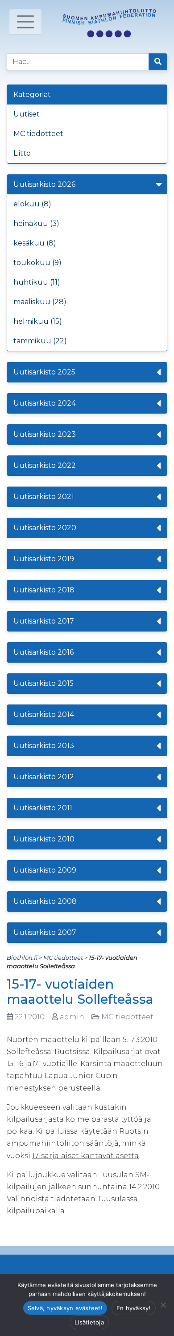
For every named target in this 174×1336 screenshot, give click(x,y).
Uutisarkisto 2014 (43, 714)
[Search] (158, 61)
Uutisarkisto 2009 (44, 870)
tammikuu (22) (40, 341)
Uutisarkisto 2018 (44, 590)
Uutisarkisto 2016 (43, 652)
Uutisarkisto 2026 (44, 184)
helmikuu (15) (37, 321)
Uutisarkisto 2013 (43, 745)
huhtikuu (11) (36, 282)
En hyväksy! (133, 1308)
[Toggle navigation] (25, 22)
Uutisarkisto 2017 (43, 621)
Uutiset (26, 114)
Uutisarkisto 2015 (43, 683)
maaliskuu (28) (39, 302)
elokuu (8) (32, 204)
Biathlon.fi (22, 957)
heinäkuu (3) (36, 223)
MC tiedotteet (38, 133)
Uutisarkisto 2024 (44, 403)
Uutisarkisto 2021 (43, 496)
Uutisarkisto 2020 (44, 527)
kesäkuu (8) (34, 243)
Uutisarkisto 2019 (43, 559)
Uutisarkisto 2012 (43, 777)
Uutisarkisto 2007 (44, 932)
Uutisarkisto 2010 (44, 839)
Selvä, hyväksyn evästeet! (65, 1308)
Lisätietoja (89, 1322)
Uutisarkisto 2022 (44, 465)
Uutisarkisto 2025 (44, 372)
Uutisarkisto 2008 (45, 901)
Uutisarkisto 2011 (42, 808)
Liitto (22, 153)
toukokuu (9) (37, 262)
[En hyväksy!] (162, 1304)
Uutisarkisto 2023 (44, 434)
